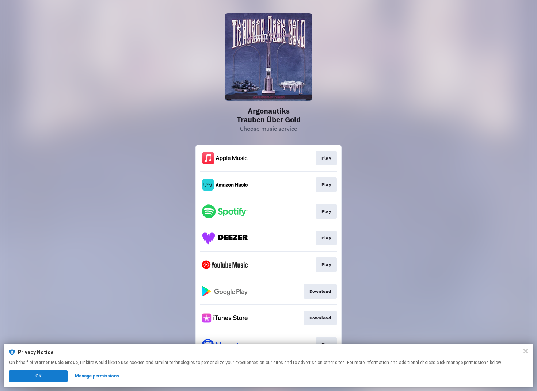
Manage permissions (97, 376)
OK (38, 376)
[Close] (526, 351)
